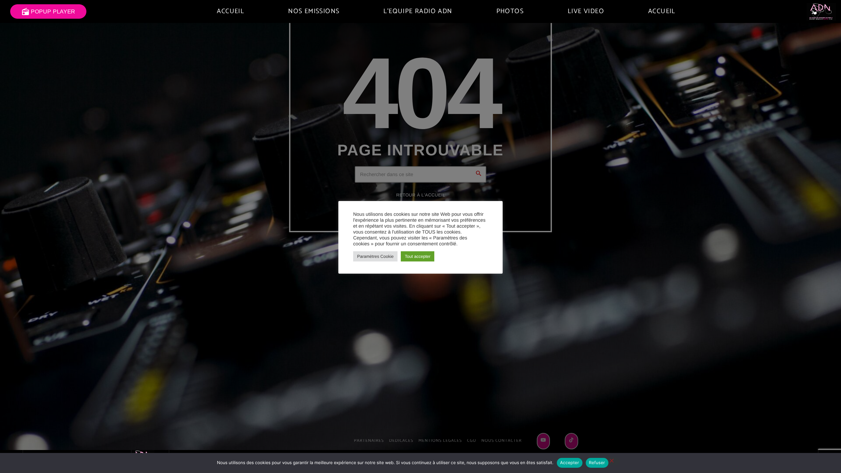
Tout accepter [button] (417, 256)
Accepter (569, 462)
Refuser (597, 462)
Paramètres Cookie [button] (375, 256)
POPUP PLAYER (48, 12)
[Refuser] (611, 461)
